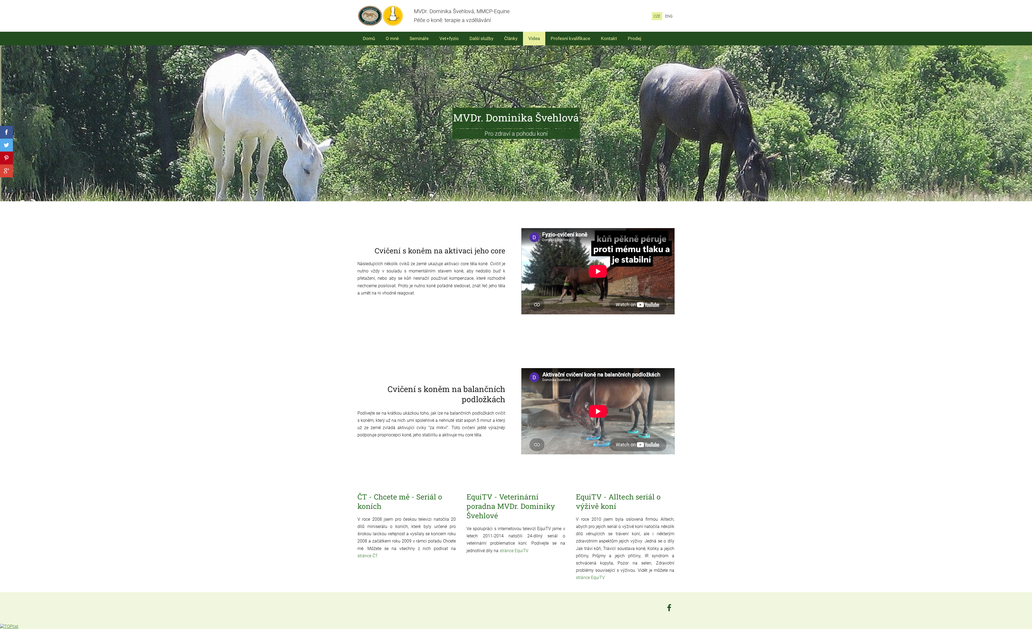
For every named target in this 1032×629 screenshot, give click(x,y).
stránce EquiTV (514, 550)
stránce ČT (367, 555)
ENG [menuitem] (669, 16)
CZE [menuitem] (657, 16)
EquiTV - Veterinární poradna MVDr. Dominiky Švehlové (511, 506)
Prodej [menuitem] (634, 38)
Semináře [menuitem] (419, 38)
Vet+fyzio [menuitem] (449, 38)
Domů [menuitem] (369, 38)
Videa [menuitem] (534, 38)
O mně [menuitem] (392, 38)
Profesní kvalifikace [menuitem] (570, 38)
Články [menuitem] (511, 38)
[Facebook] (669, 607)
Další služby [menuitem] (481, 38)
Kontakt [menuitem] (609, 38)
